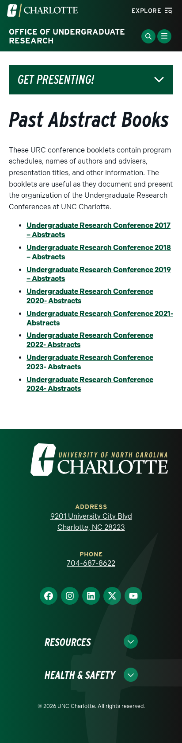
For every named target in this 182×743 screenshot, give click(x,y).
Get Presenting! (56, 79)
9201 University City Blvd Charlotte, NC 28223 (91, 522)
